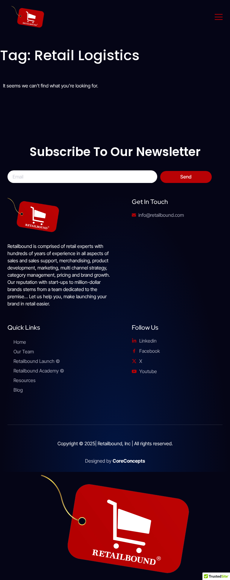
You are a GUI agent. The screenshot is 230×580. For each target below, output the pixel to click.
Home (19, 342)
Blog (18, 390)
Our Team (23, 352)
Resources (24, 380)
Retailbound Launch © (36, 361)
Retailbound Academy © (38, 371)
